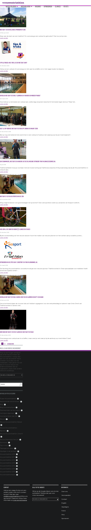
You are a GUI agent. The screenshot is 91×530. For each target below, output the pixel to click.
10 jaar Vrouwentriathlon (8, 398)
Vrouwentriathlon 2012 (7, 460)
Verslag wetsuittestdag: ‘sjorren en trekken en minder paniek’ (20, 95)
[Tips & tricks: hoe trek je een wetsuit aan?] (45, 50)
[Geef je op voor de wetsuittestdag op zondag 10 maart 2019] (45, 116)
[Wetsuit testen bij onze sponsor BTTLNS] (45, 17)
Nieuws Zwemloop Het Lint (9, 439)
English (63, 503)
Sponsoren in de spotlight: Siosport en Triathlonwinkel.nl (19, 262)
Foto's (63, 511)
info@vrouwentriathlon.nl (12, 496)
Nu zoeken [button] (21, 384)
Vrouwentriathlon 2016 (7, 472)
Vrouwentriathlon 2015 (7, 469)
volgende (10, 344)
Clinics (58, 6)
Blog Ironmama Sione (7, 407)
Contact (64, 499)
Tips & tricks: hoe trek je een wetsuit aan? (13, 62)
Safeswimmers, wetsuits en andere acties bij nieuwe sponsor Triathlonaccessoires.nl (28, 161)
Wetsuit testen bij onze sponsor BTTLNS (13, 29)
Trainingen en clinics (7, 448)
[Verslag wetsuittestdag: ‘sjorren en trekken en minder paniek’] (45, 83)
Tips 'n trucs (4, 445)
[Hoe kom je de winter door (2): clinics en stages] (45, 217)
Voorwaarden (66, 495)
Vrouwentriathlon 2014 (7, 466)
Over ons (64, 491)
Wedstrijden (11, 6)
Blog (1, 404)
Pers (63, 514)
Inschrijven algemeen (7, 413)
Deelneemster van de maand (10, 410)
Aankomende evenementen (9, 401)
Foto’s (66, 6)
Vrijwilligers (65, 507)
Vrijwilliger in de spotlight (8, 451)
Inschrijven (25, 6)
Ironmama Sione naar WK (9, 416)
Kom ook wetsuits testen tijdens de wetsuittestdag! (17, 332)
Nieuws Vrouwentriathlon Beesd (11, 422)
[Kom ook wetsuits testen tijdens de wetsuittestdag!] (45, 320)
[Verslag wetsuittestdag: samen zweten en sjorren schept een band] (45, 285)
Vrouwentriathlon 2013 (7, 463)
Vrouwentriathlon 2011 (7, 457)
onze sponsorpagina (20, 500)
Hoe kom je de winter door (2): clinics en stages (15, 229)
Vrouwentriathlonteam (7, 474)
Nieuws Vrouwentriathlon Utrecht (11, 434)
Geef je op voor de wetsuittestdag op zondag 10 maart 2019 (19, 128)
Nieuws (38, 6)
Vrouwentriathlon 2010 (7, 454)
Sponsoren (48, 6)
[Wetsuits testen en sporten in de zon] (45, 184)
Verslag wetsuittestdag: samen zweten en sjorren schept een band (21, 297)
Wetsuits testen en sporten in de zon (12, 196)
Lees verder (4, 38)
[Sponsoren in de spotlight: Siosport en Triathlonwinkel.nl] (45, 250)
